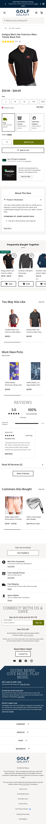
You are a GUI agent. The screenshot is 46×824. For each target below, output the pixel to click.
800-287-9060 (25, 784)
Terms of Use (23, 789)
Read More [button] (7, 228)
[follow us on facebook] (25, 661)
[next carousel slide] (40, 4)
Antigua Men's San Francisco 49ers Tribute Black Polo (7, 272)
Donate (10, 600)
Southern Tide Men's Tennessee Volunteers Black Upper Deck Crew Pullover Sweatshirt (25, 272)
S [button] (1, 279)
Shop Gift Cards (25, 684)
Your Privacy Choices (21, 809)
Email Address (8, 620)
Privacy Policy (23, 804)
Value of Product (5, 423)
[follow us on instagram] (31, 661)
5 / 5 (42, 423)
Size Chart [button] (39, 107)
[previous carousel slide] (5, 4)
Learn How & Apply (8, 712)
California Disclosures (23, 814)
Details (10, 589)
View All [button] (41, 302)
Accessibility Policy (23, 794)
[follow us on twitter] (20, 661)
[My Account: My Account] (36, 12)
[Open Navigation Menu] (4, 12)
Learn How (28, 161)
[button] (9, 135)
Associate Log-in (23, 799)
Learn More (11, 567)
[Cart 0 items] (41, 12)
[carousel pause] (43, 4)
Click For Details (28, 635)
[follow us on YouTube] (14, 661)
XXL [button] (37, 279)
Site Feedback (23, 819)
